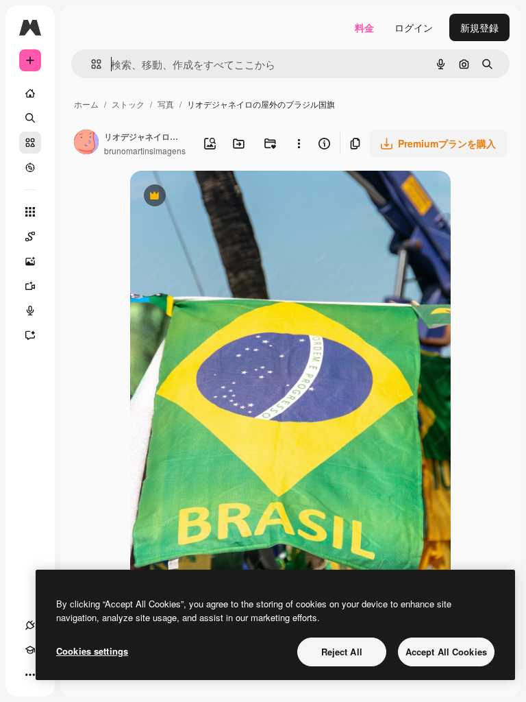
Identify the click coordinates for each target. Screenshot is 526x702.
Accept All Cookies (446, 651)
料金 (364, 27)
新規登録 (479, 27)
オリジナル (224, 197)
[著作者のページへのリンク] (86, 143)
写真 (166, 104)
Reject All (341, 651)
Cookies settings (92, 650)
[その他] (30, 675)
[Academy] (30, 650)
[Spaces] (30, 236)
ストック (128, 104)
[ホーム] (30, 93)
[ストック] (30, 143)
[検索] (30, 118)
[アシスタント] (30, 335)
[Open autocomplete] (91, 64)
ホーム (86, 104)
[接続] (30, 625)
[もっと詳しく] (30, 167)
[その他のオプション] (299, 143)
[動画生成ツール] (30, 286)
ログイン (413, 27)
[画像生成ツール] (30, 261)
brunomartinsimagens (145, 150)
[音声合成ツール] (30, 311)
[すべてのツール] (30, 212)
